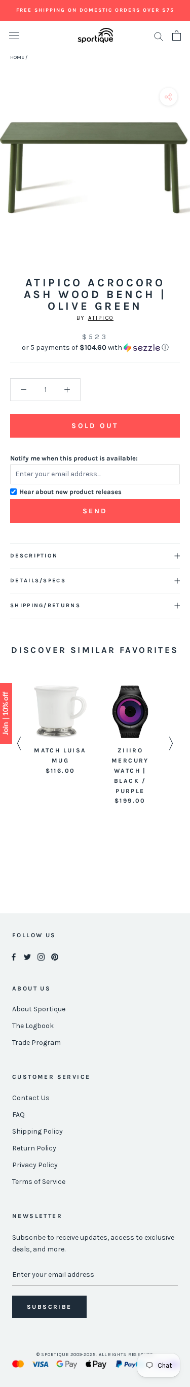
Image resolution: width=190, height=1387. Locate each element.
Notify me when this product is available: (74, 458)
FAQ (18, 1114)
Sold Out (94, 425)
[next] (178, 179)
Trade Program (36, 1042)
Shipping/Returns (45, 605)
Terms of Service (38, 1181)
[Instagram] (41, 957)
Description (34, 555)
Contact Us (31, 1098)
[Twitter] (27, 957)
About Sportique (38, 1009)
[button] (95, 347)
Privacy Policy (35, 1165)
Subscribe (49, 1306)
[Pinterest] (54, 957)
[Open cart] (176, 35)
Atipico (100, 318)
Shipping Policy (37, 1131)
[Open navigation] (14, 36)
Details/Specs (38, 580)
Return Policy (34, 1148)
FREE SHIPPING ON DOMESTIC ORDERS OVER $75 (95, 10)
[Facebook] (13, 957)
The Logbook (33, 1025)
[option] (60, 730)
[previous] (11, 179)
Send (95, 511)
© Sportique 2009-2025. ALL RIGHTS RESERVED (95, 1354)
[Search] (158, 35)
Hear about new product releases (70, 492)
